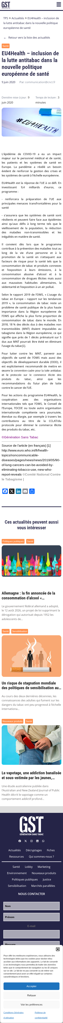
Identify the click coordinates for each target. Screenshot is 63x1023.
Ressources (16, 856)
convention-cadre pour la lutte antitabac (37, 370)
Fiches (51, 850)
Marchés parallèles (43, 886)
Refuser (31, 995)
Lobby (29, 867)
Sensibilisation (19, 631)
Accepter (31, 986)
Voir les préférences (32, 1004)
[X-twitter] (25, 841)
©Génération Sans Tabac (20, 437)
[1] (23, 346)
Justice (47, 879)
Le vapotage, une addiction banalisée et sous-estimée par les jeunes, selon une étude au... (31, 775)
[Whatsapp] (43, 841)
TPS (5, 18)
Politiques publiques (13, 541)
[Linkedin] (37, 841)
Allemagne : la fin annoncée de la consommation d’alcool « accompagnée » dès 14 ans (28, 596)
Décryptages (34, 850)
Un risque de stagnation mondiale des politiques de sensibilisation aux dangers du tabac (31, 686)
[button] (57, 949)
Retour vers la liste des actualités (26, 37)
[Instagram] (31, 841)
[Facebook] (19, 841)
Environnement (17, 873)
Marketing (44, 867)
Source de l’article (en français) (24, 445)
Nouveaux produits (13, 721)
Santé (6, 46)
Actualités (18, 18)
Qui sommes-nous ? (41, 856)
